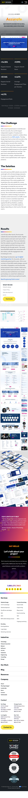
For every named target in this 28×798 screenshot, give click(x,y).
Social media (20, 604)
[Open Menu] (25, 2)
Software (3, 648)
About (2, 683)
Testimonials (4, 694)
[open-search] (22, 2)
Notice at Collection (16, 788)
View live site (9, 299)
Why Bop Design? (5, 686)
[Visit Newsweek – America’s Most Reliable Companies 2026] (14, 756)
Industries (5, 637)
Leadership (4, 688)
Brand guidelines (5, 626)
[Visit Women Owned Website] (14, 747)
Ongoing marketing (21, 621)
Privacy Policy (15, 786)
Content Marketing (21, 602)
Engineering (4, 654)
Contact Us (7, 727)
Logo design (4, 629)
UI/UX (4, 295)
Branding (3, 624)
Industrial (3, 652)
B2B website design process (7, 618)
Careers (3, 692)
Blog (2, 670)
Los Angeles (4, 715)
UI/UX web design (5, 604)
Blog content (20, 610)
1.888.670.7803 (14, 585)
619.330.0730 (4, 711)
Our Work (4, 665)
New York (16, 715)
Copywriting (6, 290)
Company (4, 679)
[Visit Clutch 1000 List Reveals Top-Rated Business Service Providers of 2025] (14, 779)
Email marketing (21, 613)
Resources (5, 674)
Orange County (18, 704)
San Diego (3, 704)
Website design (7, 287)
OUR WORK (10, 14)
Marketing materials (6, 632)
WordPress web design (6, 610)
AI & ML (3, 650)
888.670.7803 (17, 711)
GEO (2, 616)
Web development (8, 292)
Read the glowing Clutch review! (10, 279)
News (2, 690)
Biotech (3, 646)
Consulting (3, 657)
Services (4, 598)
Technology (3, 641)
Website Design (4, 602)
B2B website (16, 137)
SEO (2, 613)
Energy (2, 659)
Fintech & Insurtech (5, 644)
